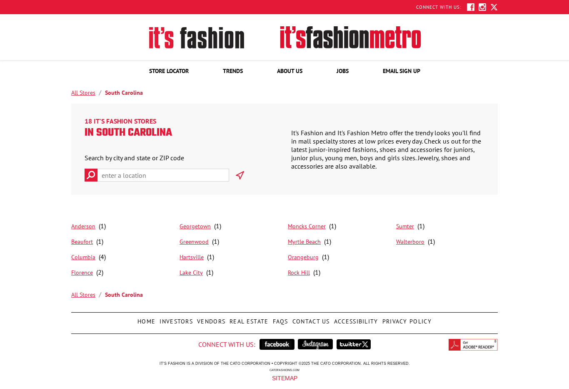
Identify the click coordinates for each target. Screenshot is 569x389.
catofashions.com (284, 369)
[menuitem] (169, 71)
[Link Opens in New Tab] (277, 344)
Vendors (210, 319)
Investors (175, 319)
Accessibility (355, 319)
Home (145, 319)
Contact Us (310, 319)
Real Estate (247, 319)
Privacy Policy (406, 319)
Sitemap (284, 377)
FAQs (279, 319)
